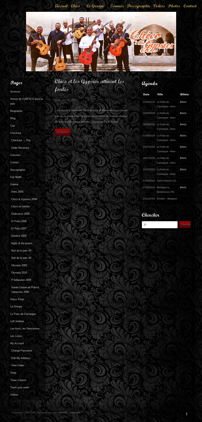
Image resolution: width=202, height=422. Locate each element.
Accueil (61, 5)
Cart (12, 125)
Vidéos (159, 5)
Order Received (20, 147)
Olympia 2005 (19, 265)
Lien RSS (63, 412)
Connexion (74, 412)
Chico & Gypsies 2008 (24, 199)
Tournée (117, 5)
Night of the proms (21, 243)
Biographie (16, 110)
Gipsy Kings (17, 299)
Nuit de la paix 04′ (21, 250)
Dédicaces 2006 (20, 213)
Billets (183, 102)
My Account (17, 343)
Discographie (138, 5)
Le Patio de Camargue (23, 314)
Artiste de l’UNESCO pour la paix (26, 101)
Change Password (21, 350)
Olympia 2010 (19, 272)
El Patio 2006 (19, 221)
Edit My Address (20, 358)
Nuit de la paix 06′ (21, 257)
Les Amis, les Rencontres (25, 328)
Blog (12, 118)
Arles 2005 (17, 191)
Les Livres (16, 336)
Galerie (14, 184)
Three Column (18, 380)
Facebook (187, 414)
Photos (174, 5)
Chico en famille (20, 206)
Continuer (63, 132)
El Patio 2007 (19, 228)
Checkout (15, 133)
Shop (13, 372)
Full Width (16, 177)
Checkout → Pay (21, 140)
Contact (190, 5)
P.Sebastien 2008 (21, 279)
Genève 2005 (18, 235)
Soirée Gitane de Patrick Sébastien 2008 (25, 289)
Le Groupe (96, 7)
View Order (17, 365)
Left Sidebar (17, 321)
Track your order (19, 387)
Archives (15, 91)
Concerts (15, 155)
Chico (77, 7)
